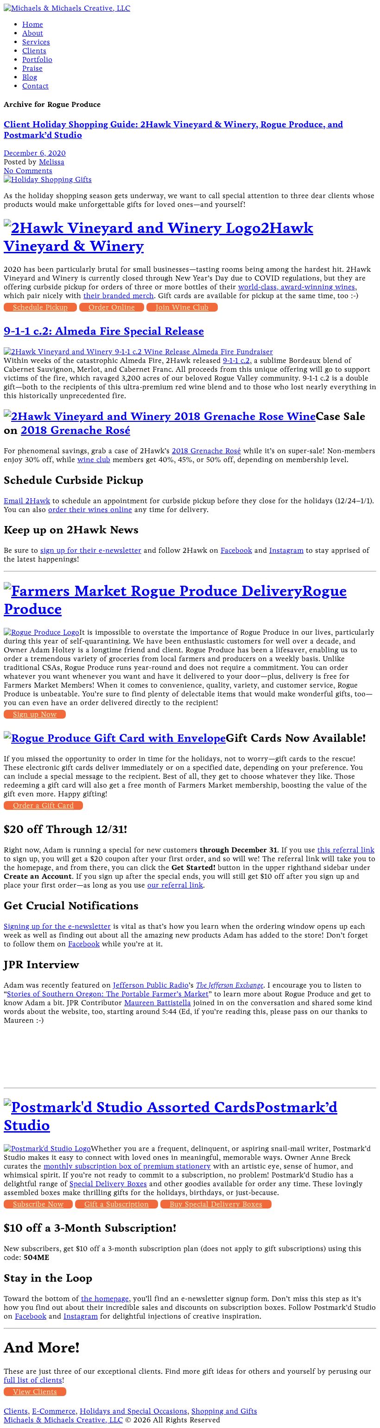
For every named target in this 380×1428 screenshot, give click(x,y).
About (32, 33)
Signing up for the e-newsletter (57, 926)
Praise (32, 68)
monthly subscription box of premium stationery (127, 1166)
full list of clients (33, 1380)
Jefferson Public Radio (151, 985)
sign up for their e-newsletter (90, 550)
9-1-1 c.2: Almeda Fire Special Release (104, 331)
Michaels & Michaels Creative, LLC (63, 1419)
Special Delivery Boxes (108, 1183)
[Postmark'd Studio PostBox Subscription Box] (129, 1107)
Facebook (236, 550)
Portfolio (37, 59)
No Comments (28, 170)
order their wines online (90, 509)
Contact (35, 85)
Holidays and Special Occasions (133, 1411)
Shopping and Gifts (224, 1411)
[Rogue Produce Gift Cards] (115, 738)
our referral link (175, 885)
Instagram (286, 550)
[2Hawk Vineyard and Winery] (132, 228)
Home (32, 24)
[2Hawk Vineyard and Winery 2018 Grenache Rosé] (160, 416)
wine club (93, 459)
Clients (34, 50)
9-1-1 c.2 (236, 360)
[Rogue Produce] (153, 591)
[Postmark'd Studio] (47, 1148)
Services (36, 42)
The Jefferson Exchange (229, 985)
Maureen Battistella (157, 1002)
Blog (29, 77)
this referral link (345, 850)
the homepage (105, 1298)
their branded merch (118, 295)
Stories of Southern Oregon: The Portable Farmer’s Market (108, 994)
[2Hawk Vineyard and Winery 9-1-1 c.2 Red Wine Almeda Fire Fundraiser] (138, 351)
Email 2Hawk (27, 500)
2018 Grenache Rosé (75, 430)
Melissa (51, 161)
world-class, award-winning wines (296, 286)
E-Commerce (54, 1411)
